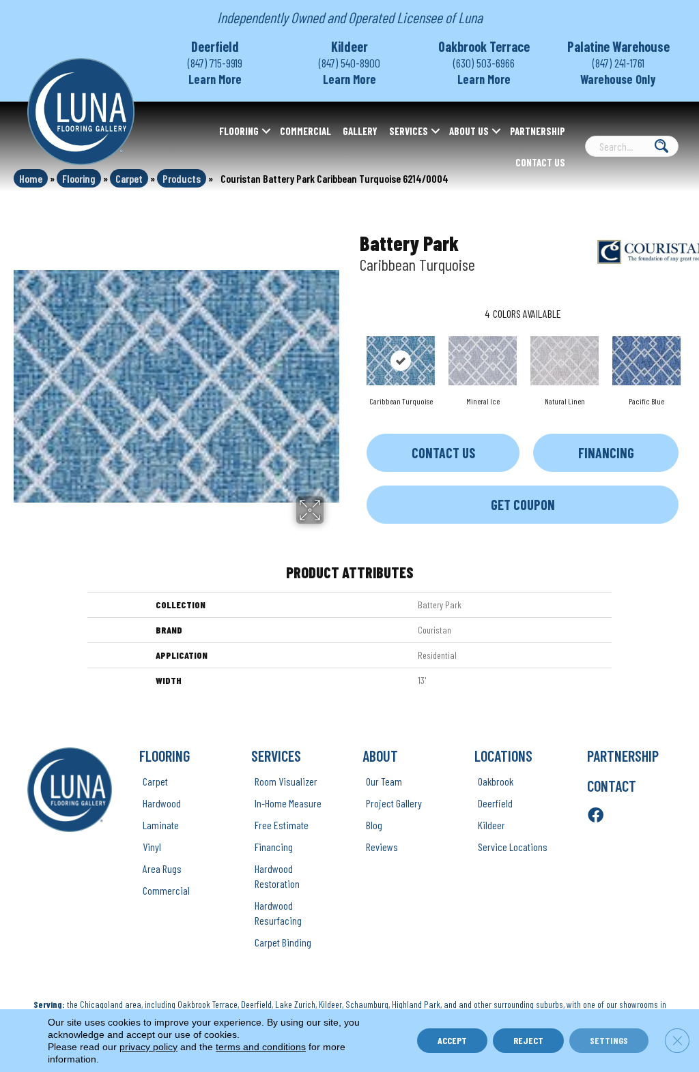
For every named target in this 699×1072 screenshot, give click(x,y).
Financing (606, 453)
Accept (452, 1040)
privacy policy (148, 1046)
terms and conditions (261, 1046)
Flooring (239, 131)
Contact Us (540, 162)
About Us (469, 131)
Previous (353, 347)
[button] (266, 131)
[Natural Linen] (564, 361)
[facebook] (595, 815)
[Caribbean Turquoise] (400, 361)
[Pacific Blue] (646, 361)
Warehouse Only (618, 79)
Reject (528, 1040)
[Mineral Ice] (482, 361)
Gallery (360, 131)
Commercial (305, 131)
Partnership (537, 131)
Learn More (215, 79)
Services (408, 131)
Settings (609, 1040)
